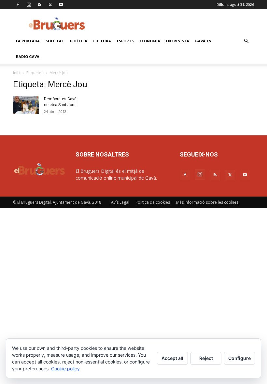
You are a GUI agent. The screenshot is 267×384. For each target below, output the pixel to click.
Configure (239, 358)
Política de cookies (152, 202)
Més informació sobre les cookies (207, 202)
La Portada (28, 40)
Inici (16, 72)
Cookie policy (65, 368)
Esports (125, 40)
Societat (55, 40)
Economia (150, 40)
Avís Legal (120, 202)
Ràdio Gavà (27, 56)
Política (78, 40)
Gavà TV (203, 40)
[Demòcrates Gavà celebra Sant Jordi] (26, 105)
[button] (246, 41)
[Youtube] (61, 4)
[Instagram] (29, 4)
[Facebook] (18, 4)
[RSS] (39, 4)
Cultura (102, 40)
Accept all (172, 358)
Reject (206, 358)
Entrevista (177, 40)
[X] (50, 4)
